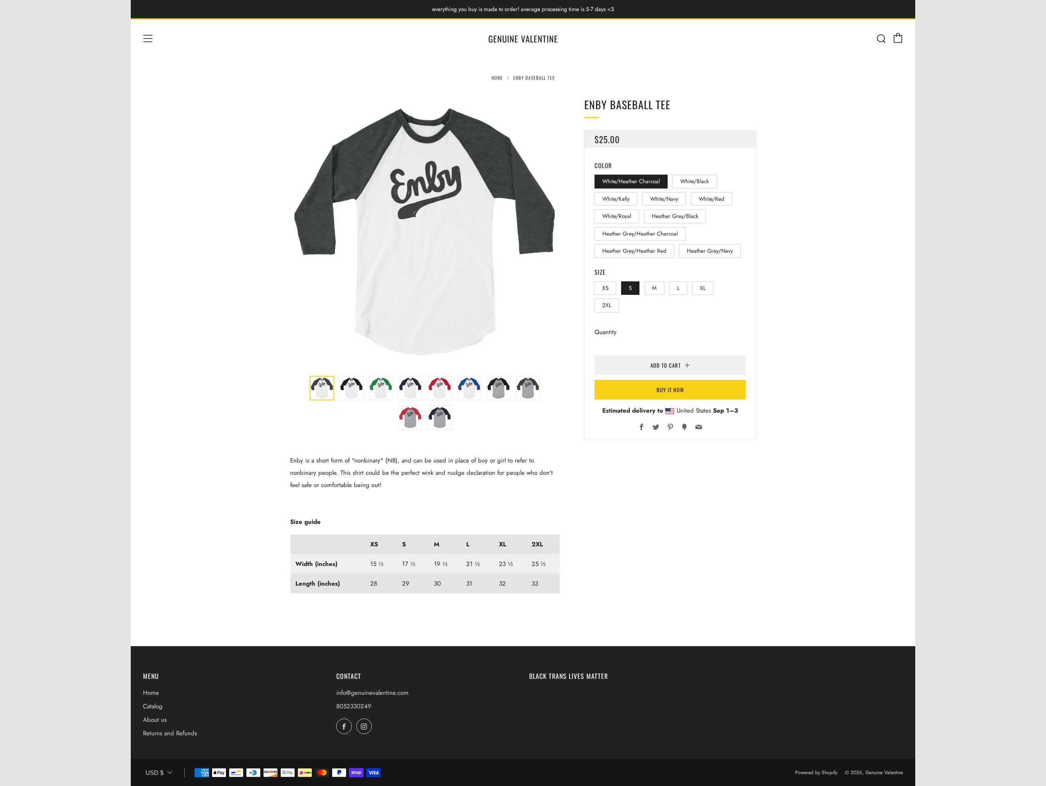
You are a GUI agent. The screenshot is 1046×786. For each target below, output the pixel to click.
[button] (322, 388)
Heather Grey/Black (675, 216)
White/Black (694, 181)
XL (703, 288)
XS (605, 288)
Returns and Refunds (170, 733)
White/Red (711, 198)
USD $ (154, 772)
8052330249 (353, 706)
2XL (606, 305)
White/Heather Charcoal (631, 181)
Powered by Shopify (816, 772)
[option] (425, 231)
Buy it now (670, 389)
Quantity (606, 331)
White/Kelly (616, 198)
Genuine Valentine (523, 39)
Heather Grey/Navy (710, 251)
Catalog (153, 706)
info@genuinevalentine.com (372, 692)
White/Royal (616, 216)
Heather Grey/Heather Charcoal (640, 233)
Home (497, 77)
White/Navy (664, 198)
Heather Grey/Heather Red (634, 251)
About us (155, 719)
